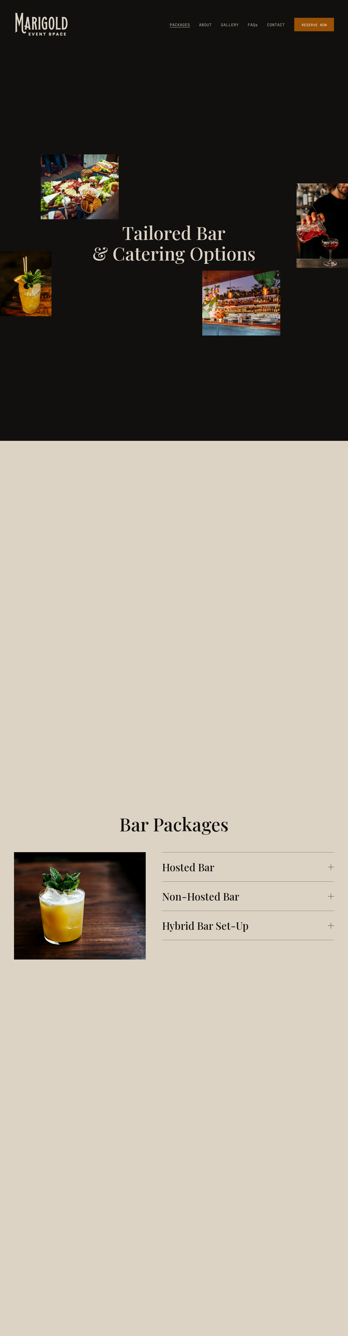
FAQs (253, 24)
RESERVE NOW (314, 24)
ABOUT (205, 24)
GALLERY (230, 24)
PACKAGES (180, 24)
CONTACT (276, 24)
